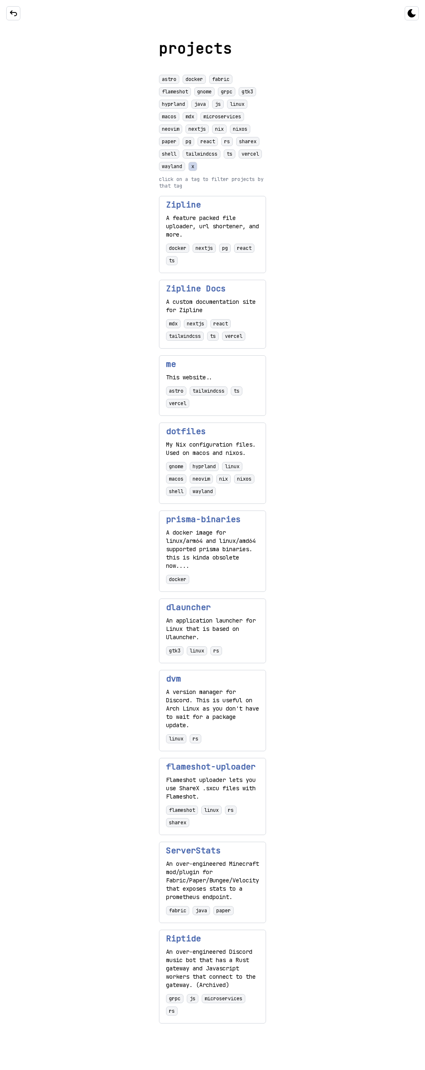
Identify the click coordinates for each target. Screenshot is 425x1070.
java (200, 104)
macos (169, 116)
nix (219, 129)
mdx (190, 116)
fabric (221, 79)
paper (169, 141)
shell (169, 154)
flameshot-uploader (211, 766)
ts (229, 154)
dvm (173, 678)
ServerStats (193, 850)
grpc (226, 91)
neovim (170, 129)
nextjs (197, 129)
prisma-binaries (203, 519)
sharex (247, 141)
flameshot (175, 91)
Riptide (183, 938)
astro (169, 79)
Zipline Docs (196, 288)
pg (188, 141)
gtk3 (247, 91)
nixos (240, 129)
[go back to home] (13, 13)
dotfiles (186, 431)
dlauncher (188, 607)
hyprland (173, 104)
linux (237, 104)
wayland (172, 166)
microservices (222, 116)
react (207, 141)
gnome (204, 91)
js (218, 104)
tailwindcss (201, 154)
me (171, 364)
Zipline (183, 204)
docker (194, 79)
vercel (250, 154)
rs (227, 141)
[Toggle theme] (412, 13)
